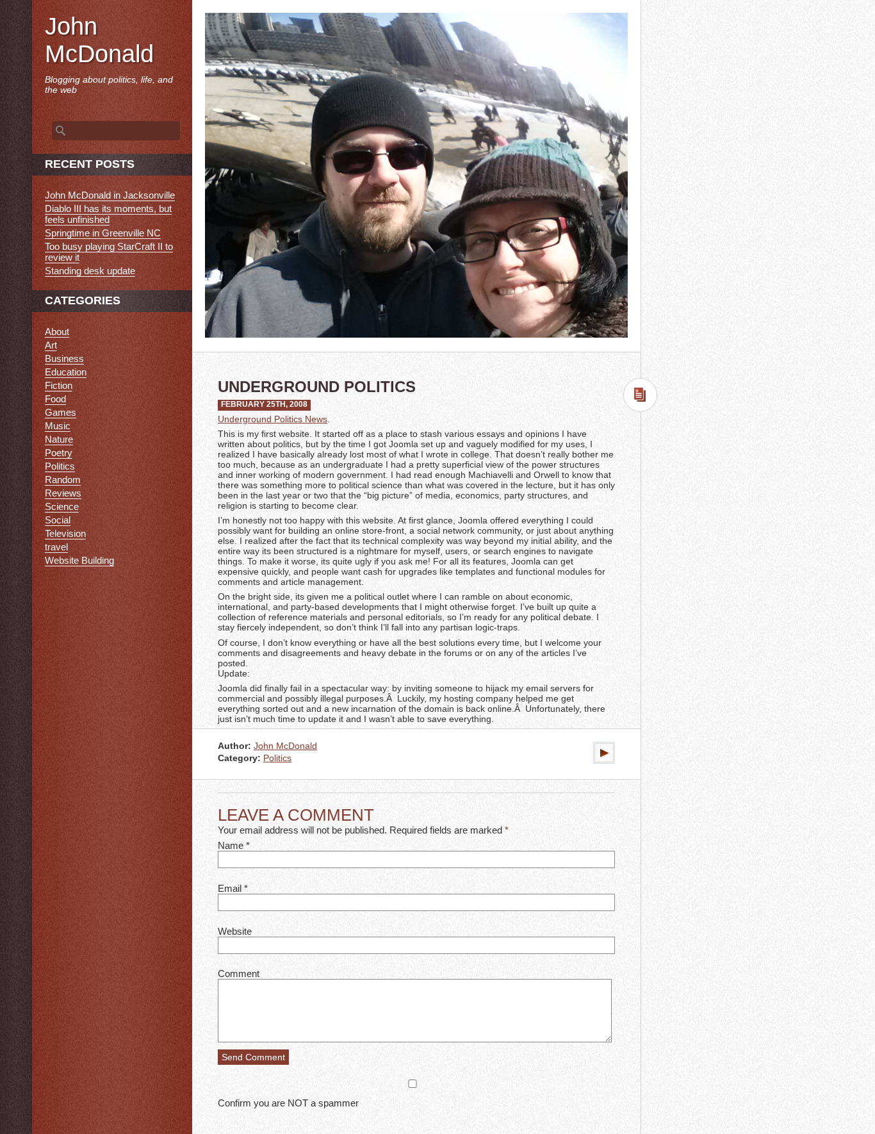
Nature (59, 439)
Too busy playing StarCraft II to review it (109, 252)
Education (65, 371)
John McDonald (285, 746)
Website (235, 931)
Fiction (58, 385)
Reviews (63, 493)
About (57, 331)
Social (57, 519)
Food (55, 398)
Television (65, 533)
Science (62, 506)
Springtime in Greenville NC (103, 232)
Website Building (79, 560)
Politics (277, 758)
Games (60, 412)
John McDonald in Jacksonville (110, 195)
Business (64, 358)
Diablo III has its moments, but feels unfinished (108, 214)
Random (63, 479)
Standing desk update (90, 270)
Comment (238, 973)
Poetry (58, 452)
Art (51, 345)
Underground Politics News (272, 419)
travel (56, 546)
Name (230, 845)
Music (57, 425)
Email (229, 888)
